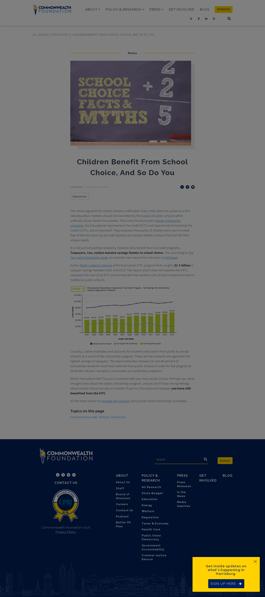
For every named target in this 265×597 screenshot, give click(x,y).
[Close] (255, 561)
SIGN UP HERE (223, 583)
